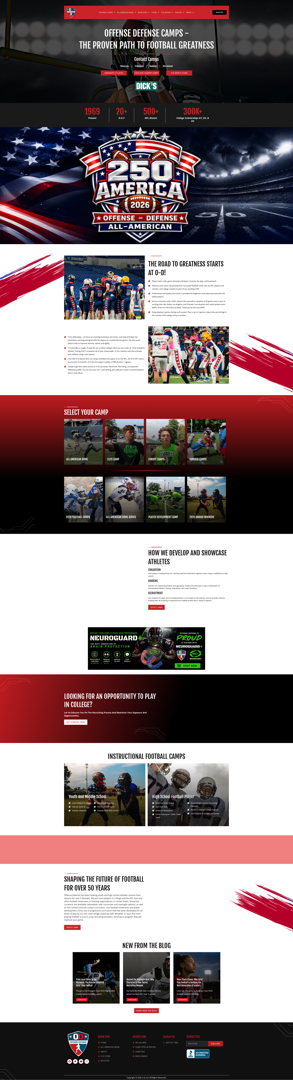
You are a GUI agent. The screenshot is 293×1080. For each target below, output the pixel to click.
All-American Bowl (125, 12)
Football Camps (106, 12)
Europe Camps (156, 459)
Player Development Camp (163, 517)
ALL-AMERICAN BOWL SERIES (121, 517)
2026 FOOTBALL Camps (78, 517)
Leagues (178, 12)
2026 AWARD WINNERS (201, 517)
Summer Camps (197, 459)
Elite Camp (113, 459)
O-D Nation (166, 12)
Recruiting (142, 12)
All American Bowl (77, 459)
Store (154, 12)
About (189, 12)
